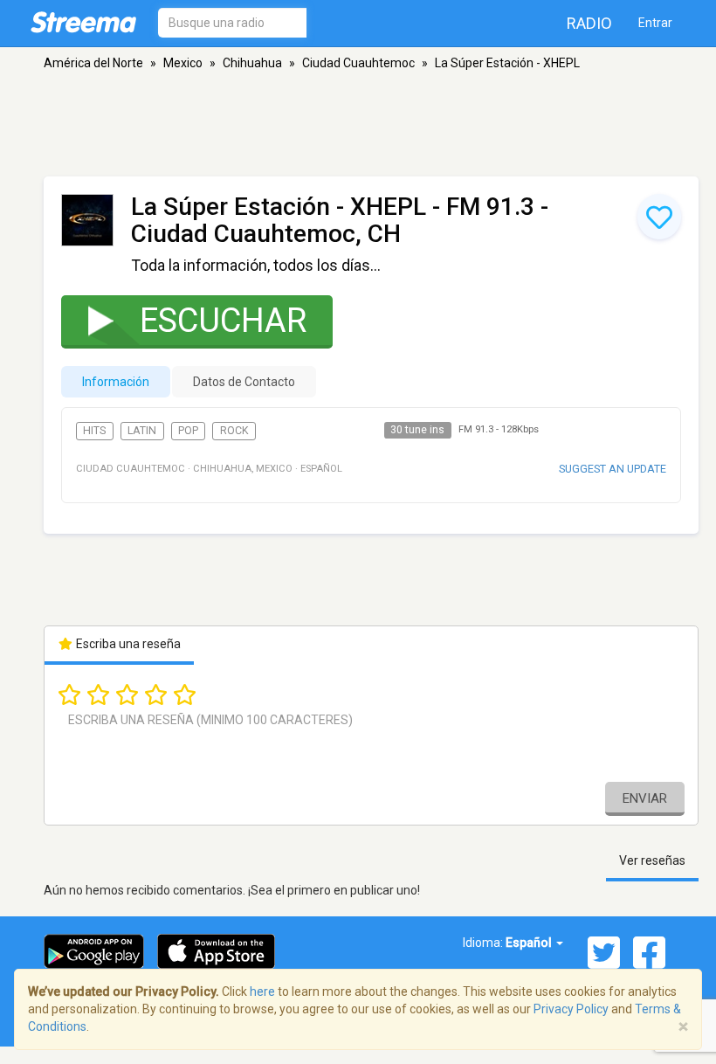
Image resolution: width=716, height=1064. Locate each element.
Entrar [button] (655, 23)
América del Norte (93, 63)
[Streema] (83, 21)
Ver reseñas (652, 860)
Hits (94, 431)
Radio (589, 23)
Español (530, 943)
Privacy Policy (571, 1009)
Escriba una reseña (127, 644)
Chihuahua (252, 63)
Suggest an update (612, 468)
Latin (141, 431)
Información (115, 382)
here (262, 991)
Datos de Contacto (244, 382)
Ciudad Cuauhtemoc (358, 63)
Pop (188, 431)
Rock (234, 431)
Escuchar (223, 320)
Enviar (645, 798)
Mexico (183, 63)
